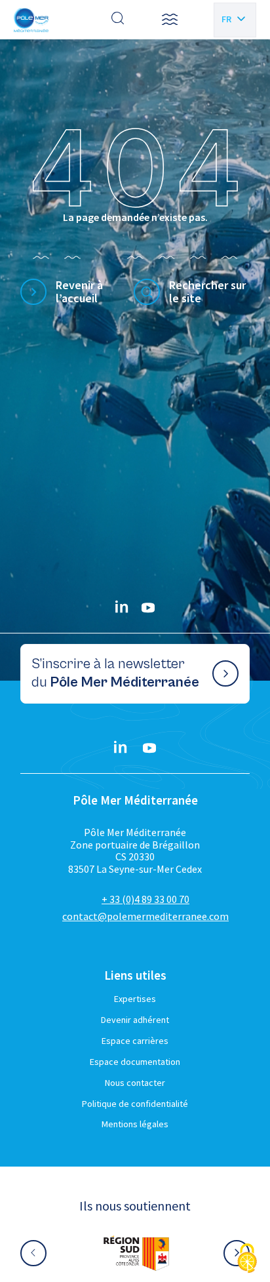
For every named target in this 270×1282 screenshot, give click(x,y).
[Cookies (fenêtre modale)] (247, 1259)
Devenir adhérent (135, 1020)
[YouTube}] (148, 608)
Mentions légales (135, 1124)
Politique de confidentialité (135, 1104)
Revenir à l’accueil (79, 292)
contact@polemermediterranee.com (145, 916)
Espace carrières (135, 1041)
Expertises (135, 999)
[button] (170, 20)
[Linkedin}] (121, 608)
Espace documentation (135, 1062)
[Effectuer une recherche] (118, 19)
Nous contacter (135, 1083)
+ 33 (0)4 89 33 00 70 (145, 899)
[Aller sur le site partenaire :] (135, 1253)
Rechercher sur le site (207, 292)
